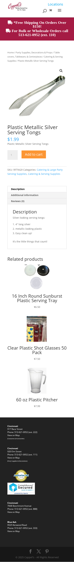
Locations (55, 4)
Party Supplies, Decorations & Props (34, 52)
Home (10, 52)
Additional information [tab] (24, 195)
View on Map (13, 435)
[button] (61, 71)
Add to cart (34, 154)
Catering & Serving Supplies (44, 173)
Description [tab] (18, 189)
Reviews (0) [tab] (17, 201)
